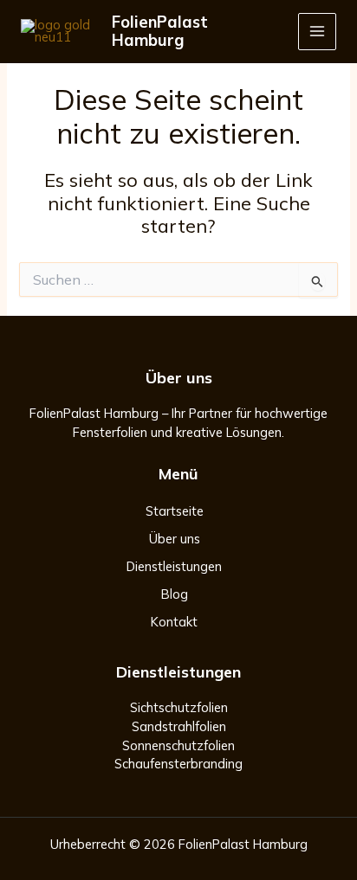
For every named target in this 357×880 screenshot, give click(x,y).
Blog (174, 594)
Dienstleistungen (174, 566)
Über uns (174, 538)
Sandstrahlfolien (179, 726)
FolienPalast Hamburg (160, 31)
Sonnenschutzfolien (178, 745)
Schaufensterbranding (178, 763)
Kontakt (174, 621)
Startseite (175, 511)
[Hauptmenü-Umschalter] (317, 32)
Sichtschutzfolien (179, 707)
